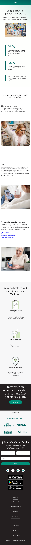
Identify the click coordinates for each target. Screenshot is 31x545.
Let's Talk (15, 402)
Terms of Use (15, 525)
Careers (15, 497)
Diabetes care (5, 232)
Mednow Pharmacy (11, 540)
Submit (15, 463)
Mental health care (6, 234)
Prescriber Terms (16, 535)
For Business (14, 501)
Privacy (15, 520)
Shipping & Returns (14, 506)
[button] (28, 2)
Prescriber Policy (15, 530)
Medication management (8, 235)
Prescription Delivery (15, 516)
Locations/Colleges (15, 511)
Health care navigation (7, 237)
